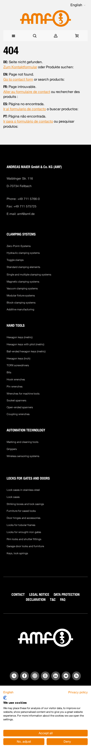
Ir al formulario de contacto (24, 109)
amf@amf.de (26, 214)
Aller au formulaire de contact (26, 92)
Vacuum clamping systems (22, 288)
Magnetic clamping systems (23, 281)
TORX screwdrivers (18, 365)
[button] (78, 5)
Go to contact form (18, 79)
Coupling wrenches (18, 414)
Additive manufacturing (20, 309)
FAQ (62, 599)
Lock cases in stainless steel (23, 489)
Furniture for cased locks (21, 510)
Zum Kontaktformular (20, 67)
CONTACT (18, 594)
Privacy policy (78, 692)
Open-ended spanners (20, 407)
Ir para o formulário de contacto (28, 121)
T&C (53, 599)
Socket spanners (16, 400)
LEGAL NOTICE (39, 594)
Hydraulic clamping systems (23, 252)
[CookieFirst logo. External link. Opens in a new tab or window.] (5, 698)
